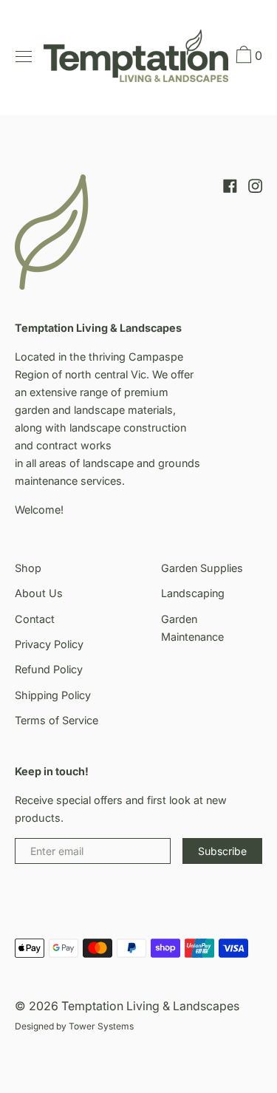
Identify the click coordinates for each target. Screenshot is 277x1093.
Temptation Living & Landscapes (150, 1005)
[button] (247, 57)
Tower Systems (101, 1026)
